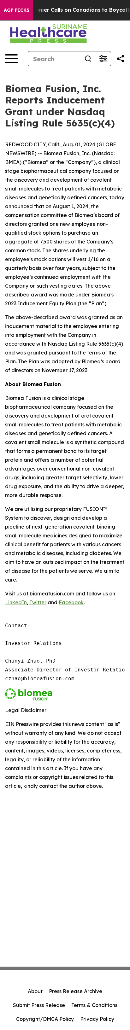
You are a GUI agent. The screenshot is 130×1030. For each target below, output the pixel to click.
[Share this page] (120, 58)
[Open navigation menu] (11, 58)
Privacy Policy (97, 1019)
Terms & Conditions (94, 1005)
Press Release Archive (75, 991)
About (35, 991)
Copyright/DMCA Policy (45, 1019)
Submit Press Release (39, 1005)
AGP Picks (16, 10)
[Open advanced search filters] (103, 58)
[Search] (88, 58)
